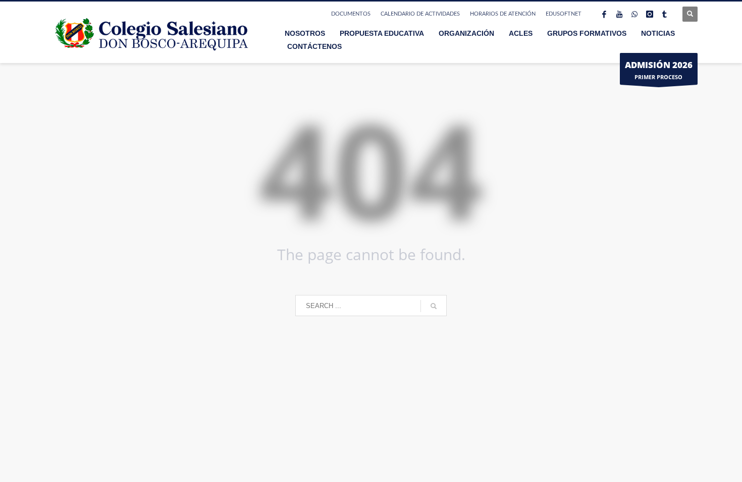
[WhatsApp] (634, 14)
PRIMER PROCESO (659, 70)
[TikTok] (664, 14)
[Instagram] (649, 14)
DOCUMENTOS (350, 14)
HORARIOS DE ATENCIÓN (503, 14)
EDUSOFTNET (563, 14)
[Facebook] (604, 14)
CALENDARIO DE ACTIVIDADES (420, 14)
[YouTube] (619, 14)
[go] (433, 306)
